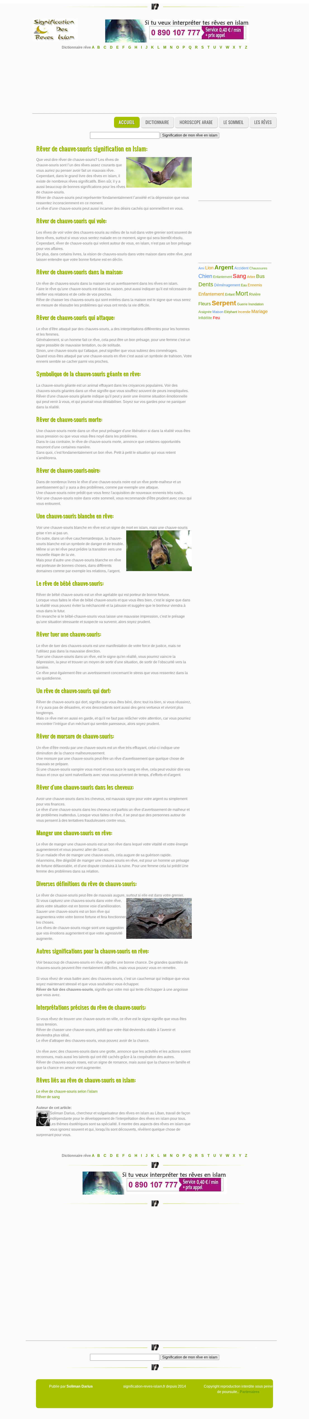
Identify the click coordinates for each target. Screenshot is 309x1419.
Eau (244, 285)
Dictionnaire (157, 122)
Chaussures (258, 268)
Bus (260, 276)
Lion (209, 267)
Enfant (230, 294)
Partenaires (249, 1392)
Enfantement (222, 277)
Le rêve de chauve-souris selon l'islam (66, 1091)
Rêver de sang (48, 1097)
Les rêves (263, 122)
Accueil (127, 122)
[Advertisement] (154, 81)
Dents (205, 284)
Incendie (244, 312)
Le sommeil (233, 122)
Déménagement (227, 285)
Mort (241, 293)
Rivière (255, 294)
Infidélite (205, 318)
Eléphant (230, 312)
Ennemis (255, 285)
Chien (205, 276)
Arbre (251, 277)
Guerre (242, 304)
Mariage (259, 311)
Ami (201, 268)
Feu (216, 317)
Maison (217, 312)
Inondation (256, 304)
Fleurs (204, 303)
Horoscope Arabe (196, 122)
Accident (241, 268)
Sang (239, 276)
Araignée (205, 312)
